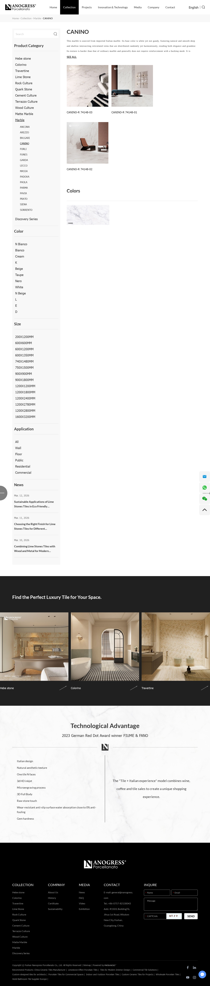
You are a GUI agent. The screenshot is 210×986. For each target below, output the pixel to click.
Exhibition (84, 908)
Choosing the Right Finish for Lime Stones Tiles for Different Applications (34, 526)
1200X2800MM (25, 410)
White (19, 287)
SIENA (23, 204)
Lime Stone (23, 77)
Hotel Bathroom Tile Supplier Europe (29, 979)
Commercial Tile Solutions (145, 969)
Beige (19, 268)
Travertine (22, 71)
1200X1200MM (25, 386)
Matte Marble (24, 114)
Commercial (23, 472)
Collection (69, 7)
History (52, 897)
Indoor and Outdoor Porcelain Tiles (102, 974)
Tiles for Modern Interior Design (115, 969)
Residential (22, 466)
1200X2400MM (25, 398)
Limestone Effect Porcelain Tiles (82, 969)
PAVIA (23, 193)
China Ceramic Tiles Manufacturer (49, 969)
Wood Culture (24, 107)
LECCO (23, 165)
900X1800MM (24, 380)
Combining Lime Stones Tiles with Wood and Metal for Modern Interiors (34, 549)
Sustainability (55, 908)
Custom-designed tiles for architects (29, 974)
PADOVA (24, 176)
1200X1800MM (25, 392)
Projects (87, 7)
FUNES (23, 154)
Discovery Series (26, 219)
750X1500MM (24, 367)
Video (82, 903)
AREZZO (24, 132)
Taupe (19, 275)
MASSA (24, 171)
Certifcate (53, 903)
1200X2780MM (25, 404)
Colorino (20, 64)
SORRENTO (26, 209)
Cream (19, 256)
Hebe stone (23, 58)
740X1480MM (24, 361)
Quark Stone (23, 89)
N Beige (20, 293)
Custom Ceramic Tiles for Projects (137, 974)
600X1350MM (24, 355)
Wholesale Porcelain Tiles (167, 974)
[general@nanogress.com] (204, 476)
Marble (37, 18)
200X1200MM (24, 337)
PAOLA (23, 182)
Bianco (19, 250)
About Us (53, 892)
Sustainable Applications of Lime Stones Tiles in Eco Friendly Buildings (34, 504)
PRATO (23, 198)
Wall (18, 448)
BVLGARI (25, 137)
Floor (18, 454)
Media (138, 7)
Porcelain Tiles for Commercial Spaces (65, 974)
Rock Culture (23, 83)
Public (19, 460)
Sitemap (87, 965)
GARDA (24, 160)
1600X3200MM (25, 417)
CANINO (24, 143)
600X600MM (23, 343)
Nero (18, 281)
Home (53, 7)
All (17, 442)
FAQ (81, 897)
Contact (170, 7)
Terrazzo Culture (26, 101)
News (82, 892)
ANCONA (25, 126)
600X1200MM (24, 349)
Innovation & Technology (113, 7)
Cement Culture (26, 95)
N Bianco (21, 244)
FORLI (23, 149)
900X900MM (23, 373)
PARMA (24, 187)
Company (153, 7)
